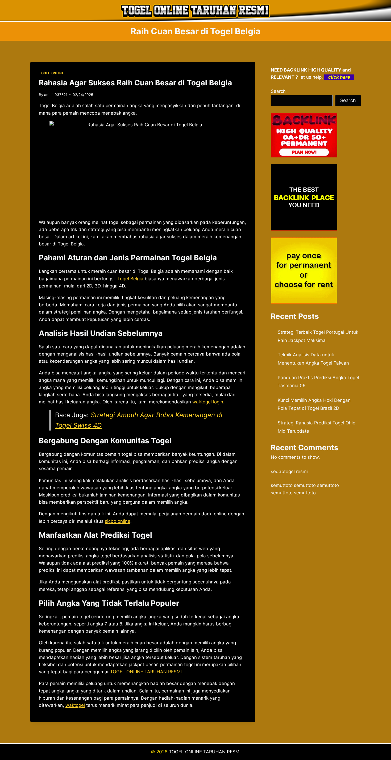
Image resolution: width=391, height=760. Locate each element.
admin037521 (55, 95)
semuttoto (282, 485)
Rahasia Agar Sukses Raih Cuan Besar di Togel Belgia (135, 82)
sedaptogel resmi (289, 471)
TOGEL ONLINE (51, 73)
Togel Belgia (130, 278)
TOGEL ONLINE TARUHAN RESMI (204, 751)
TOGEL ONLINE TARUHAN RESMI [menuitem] (146, 671)
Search (278, 91)
